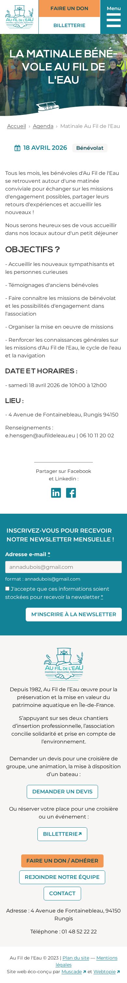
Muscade (72, 972)
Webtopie (104, 972)
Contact (62, 893)
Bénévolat (90, 148)
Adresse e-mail (27, 554)
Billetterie (74, 26)
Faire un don (69, 8)
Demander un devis (62, 791)
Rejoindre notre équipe (62, 877)
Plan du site (76, 958)
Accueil (16, 126)
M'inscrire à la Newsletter (73, 614)
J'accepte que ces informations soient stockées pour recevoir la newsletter (57, 593)
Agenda (43, 126)
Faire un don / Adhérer (62, 861)
